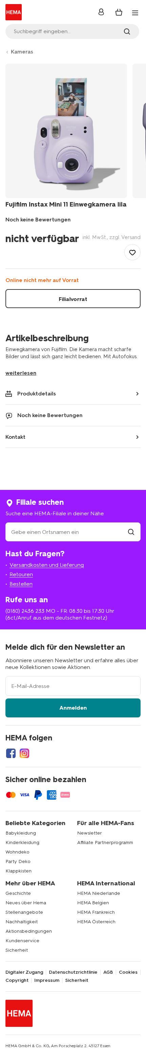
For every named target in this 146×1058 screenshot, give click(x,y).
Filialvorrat (73, 299)
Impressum (46, 980)
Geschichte (18, 893)
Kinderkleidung (22, 842)
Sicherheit (16, 950)
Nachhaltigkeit (21, 922)
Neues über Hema (25, 903)
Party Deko (18, 861)
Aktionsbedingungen (28, 931)
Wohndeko (17, 852)
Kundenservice (22, 941)
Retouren (21, 574)
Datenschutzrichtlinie (73, 972)
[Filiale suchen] (131, 532)
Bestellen (21, 584)
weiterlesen (20, 373)
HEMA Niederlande (98, 893)
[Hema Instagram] (24, 753)
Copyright (17, 980)
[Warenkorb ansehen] (119, 12)
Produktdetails (36, 393)
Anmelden (73, 708)
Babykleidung (20, 833)
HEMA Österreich (96, 922)
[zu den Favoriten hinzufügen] (132, 252)
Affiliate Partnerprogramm (105, 842)
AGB (108, 972)
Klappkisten (18, 871)
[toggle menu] (135, 13)
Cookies (128, 972)
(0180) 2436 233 (24, 611)
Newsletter (89, 833)
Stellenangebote (24, 912)
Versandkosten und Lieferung (47, 565)
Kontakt (15, 437)
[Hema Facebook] (11, 753)
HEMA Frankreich (96, 912)
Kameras (22, 51)
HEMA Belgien (93, 903)
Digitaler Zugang (24, 972)
